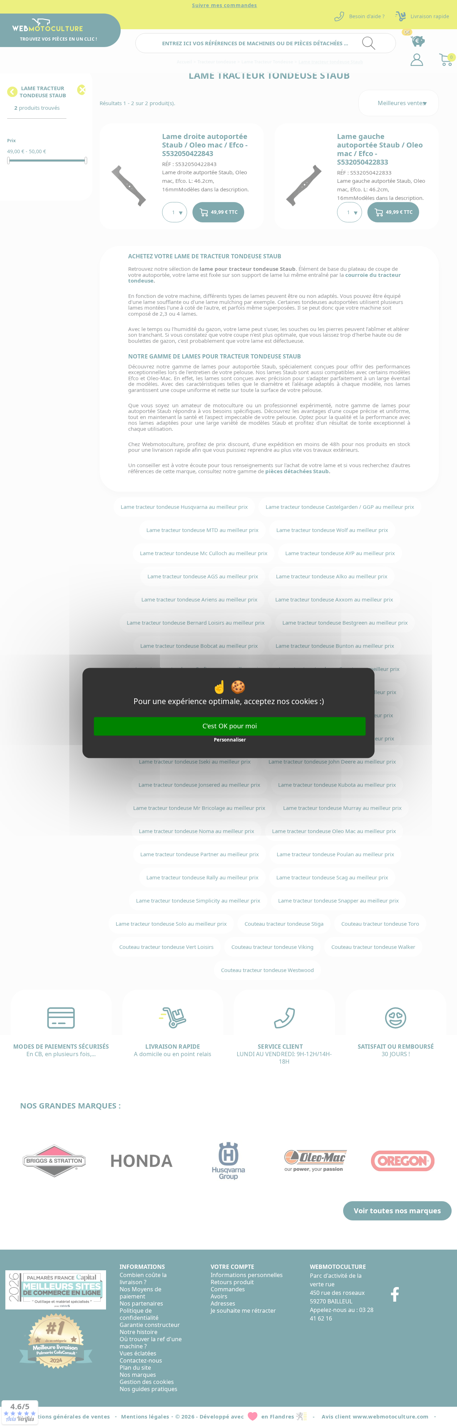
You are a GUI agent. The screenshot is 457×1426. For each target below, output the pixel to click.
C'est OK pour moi (229, 726)
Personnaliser (230, 740)
